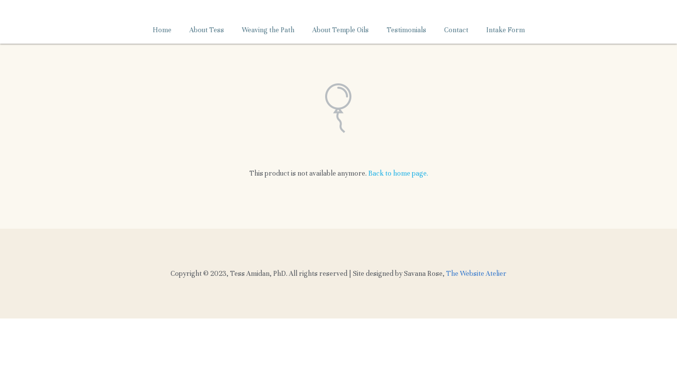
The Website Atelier (476, 273)
